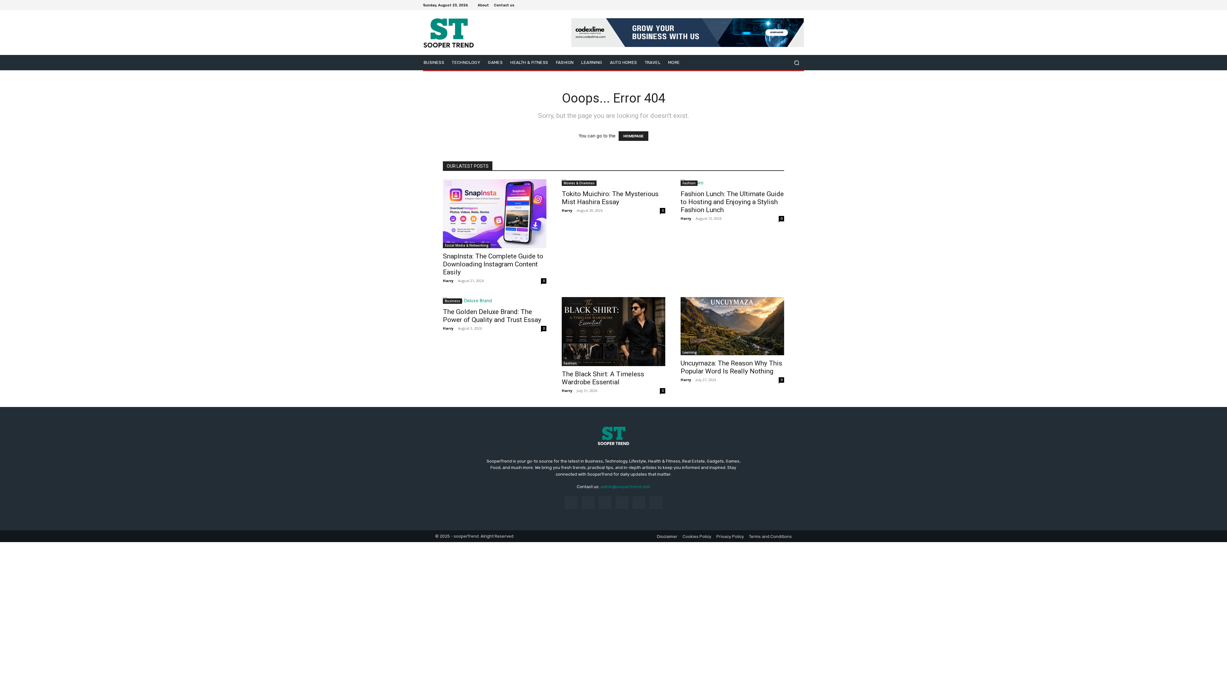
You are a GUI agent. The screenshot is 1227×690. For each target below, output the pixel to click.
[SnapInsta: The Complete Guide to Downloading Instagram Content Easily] (494, 213)
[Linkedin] (605, 502)
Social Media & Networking (467, 245)
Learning (690, 352)
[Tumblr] (639, 502)
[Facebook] (769, 5)
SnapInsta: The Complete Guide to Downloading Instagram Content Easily (493, 264)
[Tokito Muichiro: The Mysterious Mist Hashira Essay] (613, 182)
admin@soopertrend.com (625, 486)
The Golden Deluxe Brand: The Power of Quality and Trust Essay (492, 316)
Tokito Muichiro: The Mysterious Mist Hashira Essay (610, 198)
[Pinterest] (622, 502)
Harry (448, 280)
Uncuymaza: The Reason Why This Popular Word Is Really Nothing (731, 367)
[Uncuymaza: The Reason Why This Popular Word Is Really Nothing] (732, 326)
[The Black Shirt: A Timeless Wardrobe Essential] (613, 331)
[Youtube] (800, 5)
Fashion (689, 183)
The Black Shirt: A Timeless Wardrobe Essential (603, 378)
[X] (785, 5)
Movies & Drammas (579, 183)
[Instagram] (777, 5)
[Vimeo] (792, 5)
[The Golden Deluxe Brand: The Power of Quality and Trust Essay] (494, 300)
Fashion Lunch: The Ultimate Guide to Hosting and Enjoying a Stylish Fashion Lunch (732, 202)
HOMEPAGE (633, 136)
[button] (796, 62)
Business (452, 301)
